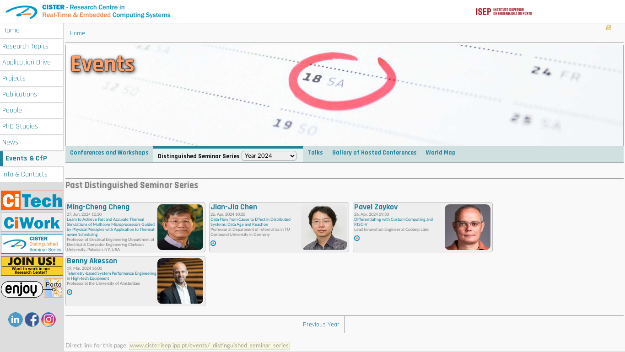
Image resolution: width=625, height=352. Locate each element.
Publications (19, 94)
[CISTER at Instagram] (48, 319)
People (12, 110)
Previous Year (321, 324)
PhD (20, 126)
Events (26, 158)
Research (25, 46)
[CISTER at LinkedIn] (15, 319)
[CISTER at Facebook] (32, 319)
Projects (14, 78)
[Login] (608, 28)
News (10, 142)
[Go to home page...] (312, 11)
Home (11, 30)
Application (26, 62)
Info (25, 174)
